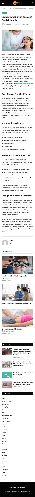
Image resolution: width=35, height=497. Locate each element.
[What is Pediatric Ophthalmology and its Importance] (17, 265)
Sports (3, 466)
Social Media (5, 464)
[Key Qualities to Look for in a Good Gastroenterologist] (17, 318)
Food (3, 435)
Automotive (5, 404)
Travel (3, 472)
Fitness (4, 432)
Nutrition (4, 455)
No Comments (26, 24)
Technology (5, 469)
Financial (4, 430)
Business (4, 410)
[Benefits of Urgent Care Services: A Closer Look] (17, 292)
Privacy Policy (22, 487)
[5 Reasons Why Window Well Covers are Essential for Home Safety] (7, 384)
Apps (3, 398)
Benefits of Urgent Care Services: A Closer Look (16, 303)
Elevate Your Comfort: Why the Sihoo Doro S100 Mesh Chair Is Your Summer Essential (23, 363)
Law (3, 447)
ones (3, 231)
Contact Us (12, 487)
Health (4, 13)
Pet (3, 458)
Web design (5, 475)
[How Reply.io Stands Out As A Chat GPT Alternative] (7, 375)
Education (5, 418)
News (3, 452)
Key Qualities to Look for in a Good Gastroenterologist (12, 330)
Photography (5, 461)
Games (4, 438)
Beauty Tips (5, 407)
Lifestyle (4, 449)
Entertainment (6, 421)
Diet (3, 412)
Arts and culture (6, 401)
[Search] (32, 3)
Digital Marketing (7, 415)
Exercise (4, 424)
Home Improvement (7, 444)
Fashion (4, 427)
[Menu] (3, 3)
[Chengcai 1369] (17, 3)
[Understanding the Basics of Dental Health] (17, 40)
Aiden (8, 24)
